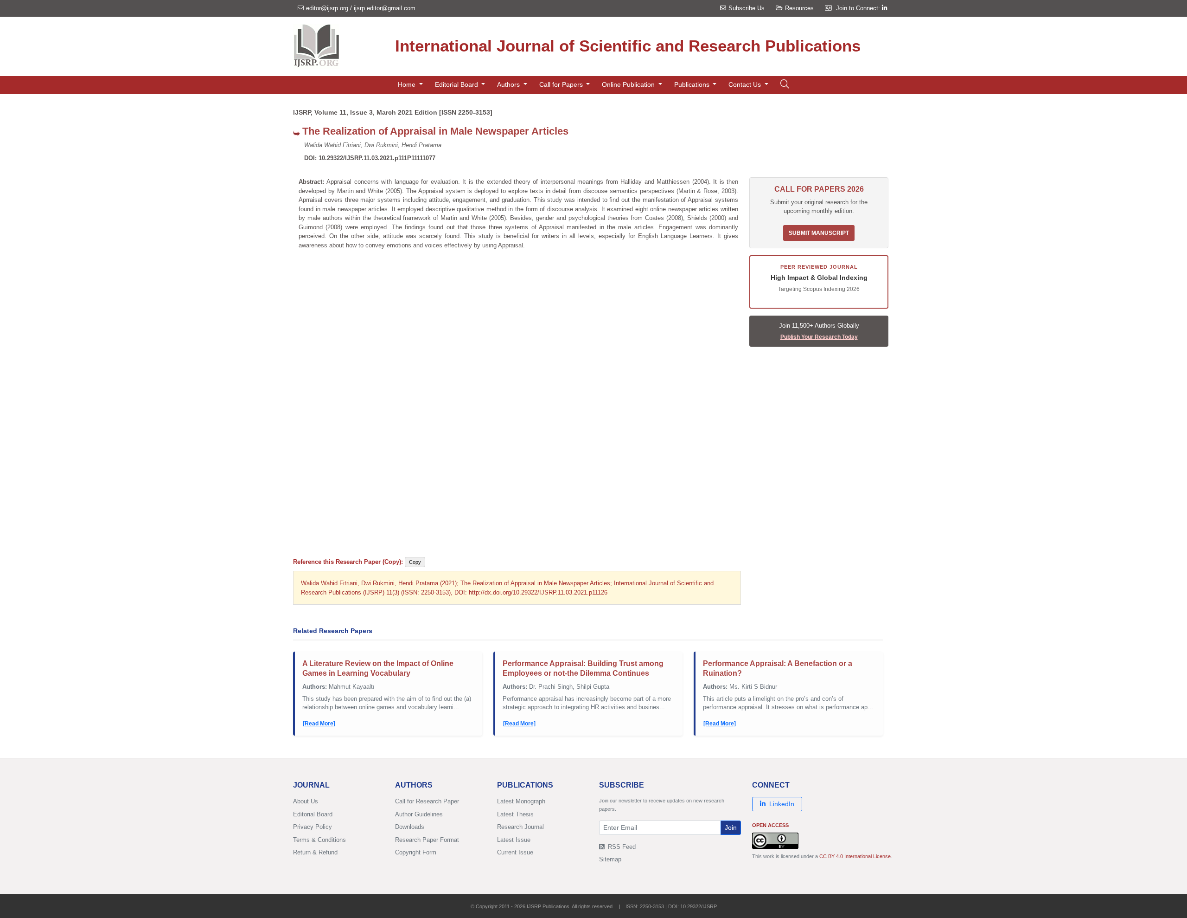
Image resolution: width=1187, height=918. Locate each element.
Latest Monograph (521, 801)
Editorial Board (312, 814)
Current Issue (515, 852)
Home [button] (407, 84)
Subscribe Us (746, 8)
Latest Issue (513, 839)
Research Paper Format (427, 839)
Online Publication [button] (629, 84)
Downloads (409, 826)
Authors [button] (509, 84)
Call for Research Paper (427, 801)
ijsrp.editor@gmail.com (384, 8)
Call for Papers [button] (562, 84)
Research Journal (520, 826)
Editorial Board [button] (457, 84)
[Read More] (319, 723)
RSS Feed (621, 846)
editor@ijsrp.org (327, 8)
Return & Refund (315, 852)
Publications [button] (692, 84)
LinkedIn (781, 804)
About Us (305, 801)
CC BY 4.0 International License (855, 856)
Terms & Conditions (319, 839)
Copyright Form (415, 852)
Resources (799, 8)
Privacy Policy (312, 826)
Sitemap (610, 859)
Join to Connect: (859, 8)
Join (731, 827)
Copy (415, 562)
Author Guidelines (419, 814)
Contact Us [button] (745, 84)
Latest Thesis (515, 814)
